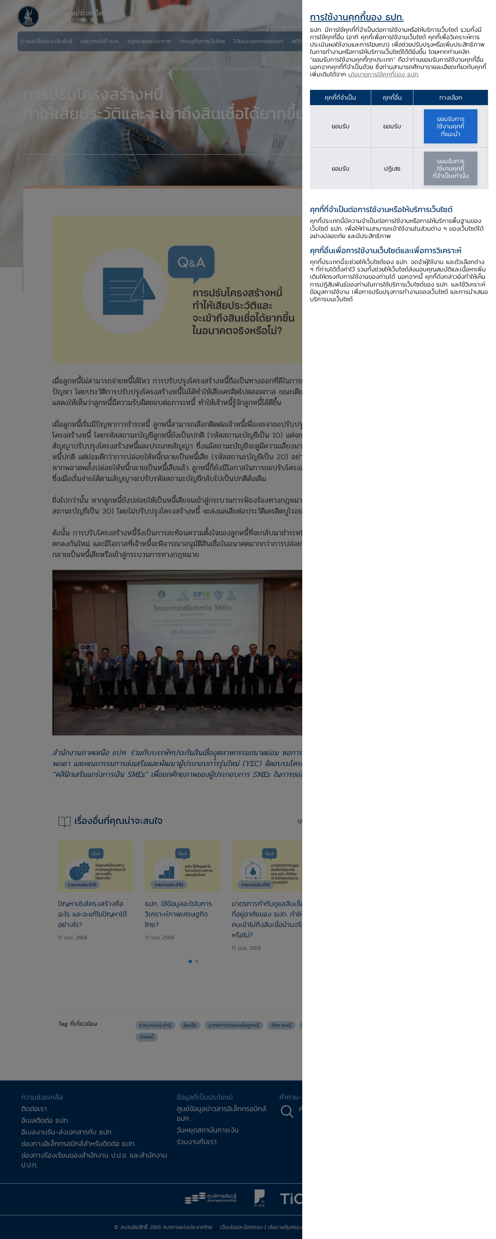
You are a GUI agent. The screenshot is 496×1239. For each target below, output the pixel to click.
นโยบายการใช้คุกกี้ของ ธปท (383, 74)
